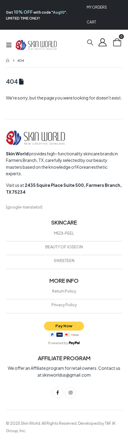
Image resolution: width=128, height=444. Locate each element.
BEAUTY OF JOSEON (64, 246)
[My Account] (102, 42)
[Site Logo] (36, 45)
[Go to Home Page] (7, 60)
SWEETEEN (64, 260)
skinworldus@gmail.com (66, 374)
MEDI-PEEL (64, 233)
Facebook (57, 392)
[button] (10, 45)
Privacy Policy (64, 304)
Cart (91, 22)
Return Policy (64, 291)
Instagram (70, 392)
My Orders (97, 7)
